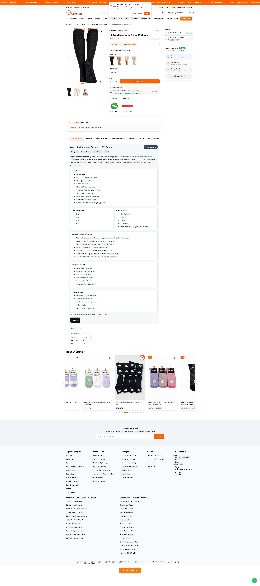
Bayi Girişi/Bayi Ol (130, 570)
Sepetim (69, 463)
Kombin (169, 18)
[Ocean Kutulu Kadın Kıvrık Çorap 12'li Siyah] (114, 377)
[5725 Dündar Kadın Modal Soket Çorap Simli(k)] (179, 377)
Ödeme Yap (151, 466)
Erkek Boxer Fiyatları (127, 505)
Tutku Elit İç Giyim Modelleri (75, 520)
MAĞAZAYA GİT (179, 76)
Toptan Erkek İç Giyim (129, 459)
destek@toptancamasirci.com (183, 469)
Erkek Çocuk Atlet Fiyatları (129, 542)
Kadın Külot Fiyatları (126, 512)
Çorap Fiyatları (125, 538)
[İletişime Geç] (254, 580)
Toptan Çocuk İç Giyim (129, 463)
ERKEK (90, 18)
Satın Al (75, 320)
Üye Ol (30, 2)
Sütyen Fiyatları (125, 520)
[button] (82, 83)
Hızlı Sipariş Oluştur (72, 485)
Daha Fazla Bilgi (151, 147)
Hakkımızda (70, 459)
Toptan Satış (186, 19)
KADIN (82, 18)
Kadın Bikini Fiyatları (126, 531)
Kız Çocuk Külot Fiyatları (128, 553)
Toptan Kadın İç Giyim (129, 455)
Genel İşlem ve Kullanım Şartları (102, 474)
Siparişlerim (77, 7)
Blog (176, 18)
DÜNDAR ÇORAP (73, 402)
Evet (147, 13)
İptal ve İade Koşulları (99, 466)
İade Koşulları (158, 138)
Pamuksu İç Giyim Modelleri (75, 534)
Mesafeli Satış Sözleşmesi (101, 463)
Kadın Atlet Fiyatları (126, 516)
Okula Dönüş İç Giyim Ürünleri (130, 501)
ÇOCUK (97, 18)
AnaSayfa (69, 7)
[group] (85, 56)
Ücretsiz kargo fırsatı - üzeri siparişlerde (61, 2)
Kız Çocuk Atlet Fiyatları (128, 549)
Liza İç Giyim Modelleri (73, 523)
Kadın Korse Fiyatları (127, 527)
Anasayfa (69, 455)
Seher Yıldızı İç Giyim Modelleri (76, 509)
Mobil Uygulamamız (72, 481)
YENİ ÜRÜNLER (117, 18)
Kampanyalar (145, 18)
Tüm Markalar (70, 492)
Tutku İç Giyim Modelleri (74, 501)
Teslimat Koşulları (98, 455)
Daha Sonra (138, 13)
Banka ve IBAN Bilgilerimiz (75, 466)
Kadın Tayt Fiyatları (126, 523)
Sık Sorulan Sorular (98, 481)
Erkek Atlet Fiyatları (126, 509)
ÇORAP (106, 18)
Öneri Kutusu (145, 138)
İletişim (68, 489)
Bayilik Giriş (70, 474)
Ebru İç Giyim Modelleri (74, 527)
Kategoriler (86, 7)
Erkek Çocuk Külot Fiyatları (129, 545)
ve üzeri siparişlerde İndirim (156, 2)
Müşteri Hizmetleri (72, 477)
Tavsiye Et (132, 138)
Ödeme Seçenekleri (118, 138)
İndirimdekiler (158, 18)
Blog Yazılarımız (97, 477)
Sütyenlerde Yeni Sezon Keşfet (96, 2)
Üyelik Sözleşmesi (98, 459)
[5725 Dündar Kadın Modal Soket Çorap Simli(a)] (146, 377)
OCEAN (102, 402)
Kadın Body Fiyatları (126, 534)
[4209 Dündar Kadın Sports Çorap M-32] (81, 377)
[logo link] (74, 13)
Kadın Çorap (85, 24)
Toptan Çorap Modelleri (130, 466)
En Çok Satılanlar (131, 18)
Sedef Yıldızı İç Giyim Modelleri (76, 516)
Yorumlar (89, 138)
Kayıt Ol (159, 436)
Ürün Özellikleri (76, 138)
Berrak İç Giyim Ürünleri (74, 531)
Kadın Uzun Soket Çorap (99, 24)
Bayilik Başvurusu (72, 470)
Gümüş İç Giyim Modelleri (74, 538)
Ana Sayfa (69, 24)
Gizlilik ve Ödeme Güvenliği (101, 470)
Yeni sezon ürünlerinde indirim (189, 2)
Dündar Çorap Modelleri (74, 505)
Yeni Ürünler (126, 474)
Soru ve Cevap (101, 138)
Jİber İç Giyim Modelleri (74, 512)
